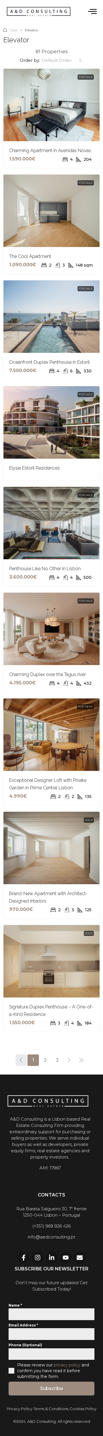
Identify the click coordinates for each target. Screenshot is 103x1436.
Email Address (23, 1325)
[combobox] (62, 60)
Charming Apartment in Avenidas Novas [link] (50, 150)
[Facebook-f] (23, 1258)
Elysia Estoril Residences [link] (34, 468)
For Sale (86, 77)
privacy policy (67, 1365)
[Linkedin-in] (51, 1258)
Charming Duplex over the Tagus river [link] (47, 674)
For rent (85, 707)
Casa (13, 30)
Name (15, 1305)
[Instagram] (37, 1258)
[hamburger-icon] (92, 11)
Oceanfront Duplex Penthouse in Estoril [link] (49, 362)
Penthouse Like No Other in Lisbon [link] (45, 568)
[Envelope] (80, 1258)
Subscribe (51, 1388)
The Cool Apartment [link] (30, 256)
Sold (89, 820)
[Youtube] (66, 1258)
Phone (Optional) (25, 1345)
